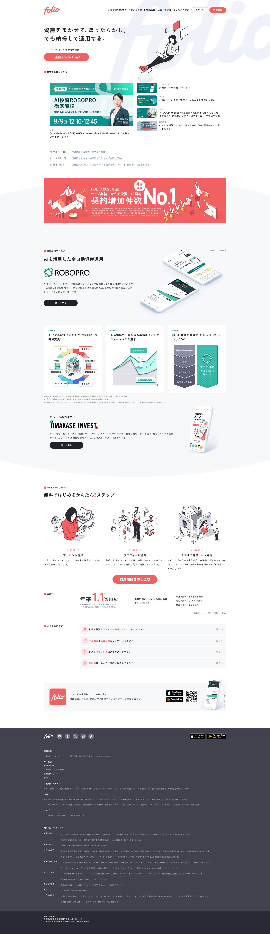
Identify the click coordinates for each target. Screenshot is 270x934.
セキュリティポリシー (163, 804)
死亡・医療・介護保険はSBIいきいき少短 (146, 851)
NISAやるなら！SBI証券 (69, 834)
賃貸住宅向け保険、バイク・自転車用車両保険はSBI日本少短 (185, 851)
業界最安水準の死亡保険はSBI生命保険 (114, 851)
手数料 (167, 10)
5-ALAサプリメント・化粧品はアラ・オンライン (109, 885)
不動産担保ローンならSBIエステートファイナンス (190, 862)
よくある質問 (49, 815)
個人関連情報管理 (159, 789)
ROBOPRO (48, 769)
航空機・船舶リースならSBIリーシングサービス (78, 902)
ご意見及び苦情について (78, 815)
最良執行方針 (58, 799)
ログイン (199, 10)
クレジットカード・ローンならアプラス (145, 874)
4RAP (46, 778)
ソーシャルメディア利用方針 (107, 799)
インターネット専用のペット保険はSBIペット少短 (115, 857)
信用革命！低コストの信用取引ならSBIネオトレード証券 (123, 834)
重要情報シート (146, 804)
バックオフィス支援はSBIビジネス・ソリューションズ (124, 896)
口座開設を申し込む (66, 57)
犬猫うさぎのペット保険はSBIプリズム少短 (77, 857)
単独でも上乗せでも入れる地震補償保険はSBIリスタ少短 (157, 857)
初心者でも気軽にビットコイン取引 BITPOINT (78, 840)
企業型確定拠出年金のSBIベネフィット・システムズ (166, 896)
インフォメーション (60, 756)
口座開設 (217, 10)
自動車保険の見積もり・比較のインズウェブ (111, 874)
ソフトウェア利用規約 (123, 789)
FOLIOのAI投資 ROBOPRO (90, 834)
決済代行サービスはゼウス (198, 896)
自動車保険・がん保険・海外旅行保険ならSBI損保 (79, 851)
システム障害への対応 (83, 789)
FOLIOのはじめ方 (153, 10)
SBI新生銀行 (65, 845)
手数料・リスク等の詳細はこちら (210, 613)
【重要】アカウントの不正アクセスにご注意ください (97, 158)
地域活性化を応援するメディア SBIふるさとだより (181, 874)
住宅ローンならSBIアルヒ (159, 862)
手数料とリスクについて (103, 789)
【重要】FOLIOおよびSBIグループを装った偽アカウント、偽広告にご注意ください (112, 165)
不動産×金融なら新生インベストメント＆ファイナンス (112, 868)
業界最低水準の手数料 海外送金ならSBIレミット (90, 845)
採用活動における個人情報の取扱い (187, 804)
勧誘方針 (47, 799)
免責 (45, 789)
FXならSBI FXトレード (155, 834)
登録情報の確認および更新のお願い (90, 152)
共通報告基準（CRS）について (179, 789)
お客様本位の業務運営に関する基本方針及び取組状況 (167, 799)
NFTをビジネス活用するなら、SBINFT (75, 890)
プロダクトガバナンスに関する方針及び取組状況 (62, 804)
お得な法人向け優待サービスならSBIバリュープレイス (81, 896)
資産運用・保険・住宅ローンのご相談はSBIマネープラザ (126, 862)
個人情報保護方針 (72, 799)
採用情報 (73, 756)
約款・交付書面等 (66, 789)
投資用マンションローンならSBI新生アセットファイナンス (157, 868)
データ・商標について (142, 789)
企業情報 (47, 756)
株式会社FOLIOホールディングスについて (95, 756)
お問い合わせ (61, 815)
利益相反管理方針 (87, 799)
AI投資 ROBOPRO (117, 10)
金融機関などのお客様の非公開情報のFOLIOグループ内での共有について (110, 804)
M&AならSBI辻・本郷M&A (108, 902)
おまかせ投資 (135, 10)
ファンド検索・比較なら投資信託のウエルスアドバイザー (82, 862)
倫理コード (54, 789)
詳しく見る (60, 303)
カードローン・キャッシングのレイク (74, 868)
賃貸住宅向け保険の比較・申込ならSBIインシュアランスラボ (83, 879)
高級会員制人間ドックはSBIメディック (75, 885)
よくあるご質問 (181, 10)
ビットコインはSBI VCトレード (178, 834)
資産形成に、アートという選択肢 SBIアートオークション (120, 840)
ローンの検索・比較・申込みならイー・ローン (77, 874)
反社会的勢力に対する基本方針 (132, 799)
